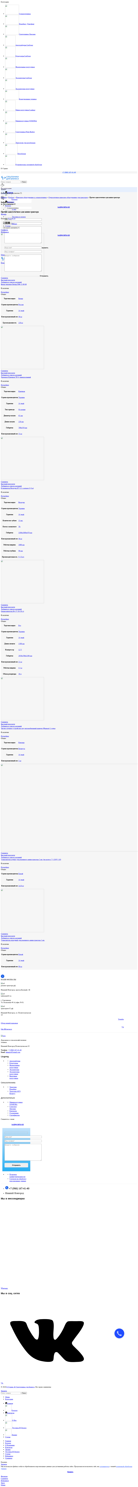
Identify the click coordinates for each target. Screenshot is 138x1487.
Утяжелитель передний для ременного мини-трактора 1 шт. (23, 940)
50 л (19, 674)
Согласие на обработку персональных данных (17, 1180)
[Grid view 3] (6, 223)
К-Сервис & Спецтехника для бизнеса (20, 1387)
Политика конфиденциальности (17, 1175)
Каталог (11, 197)
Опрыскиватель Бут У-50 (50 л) (12, 611)
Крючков (21, 391)
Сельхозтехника (13, 208)
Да (19, 527)
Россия (21, 305)
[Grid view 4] (9, 223)
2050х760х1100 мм (25, 656)
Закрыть (4, 1391)
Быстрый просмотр (8, 280)
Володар (21, 502)
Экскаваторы (14, 1070)
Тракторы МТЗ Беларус (14, 1092)
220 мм (21, 422)
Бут (19, 625)
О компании (14, 1113)
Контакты (13, 1111)
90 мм (20, 551)
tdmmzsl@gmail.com (13, 1052)
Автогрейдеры (14, 1061)
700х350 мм (22, 428)
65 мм (20, 416)
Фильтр (3, 214)
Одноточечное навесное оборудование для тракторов (68, 197)
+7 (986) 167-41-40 (69, 172)
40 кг (20, 317)
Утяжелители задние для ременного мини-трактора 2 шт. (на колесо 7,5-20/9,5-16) (31, 859)
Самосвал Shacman (13, 1108)
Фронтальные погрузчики (14, 1066)
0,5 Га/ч (21, 557)
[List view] (4, 223)
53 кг (20, 434)
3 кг (19, 761)
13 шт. (20, 520)
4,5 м (20, 668)
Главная (4, 197)
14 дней (21, 311)
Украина (21, 397)
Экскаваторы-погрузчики (14, 1073)
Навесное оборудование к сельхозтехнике (31, 197)
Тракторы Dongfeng (13, 1088)
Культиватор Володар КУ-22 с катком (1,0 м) (17, 488)
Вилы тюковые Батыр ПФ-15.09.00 (14, 284)
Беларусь (21, 749)
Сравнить (8, 1458)
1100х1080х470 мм (25, 533)
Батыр (20, 298)
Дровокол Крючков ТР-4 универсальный (16, 377)
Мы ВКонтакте (6, 1029)
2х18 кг (21, 886)
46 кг (20, 539)
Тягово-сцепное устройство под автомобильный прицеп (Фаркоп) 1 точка (28, 728)
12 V (20, 650)
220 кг (20, 323)
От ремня (21, 409)
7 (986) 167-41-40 (15, 1050)
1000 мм (21, 545)
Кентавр (21, 743)
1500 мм (21, 644)
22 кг (20, 662)
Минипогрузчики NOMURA (16, 1103)
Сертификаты (14, 1115)
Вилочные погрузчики (13, 1077)
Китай (20, 874)
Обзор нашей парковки (9, 1023)
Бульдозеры (13, 1063)
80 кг (20, 966)
